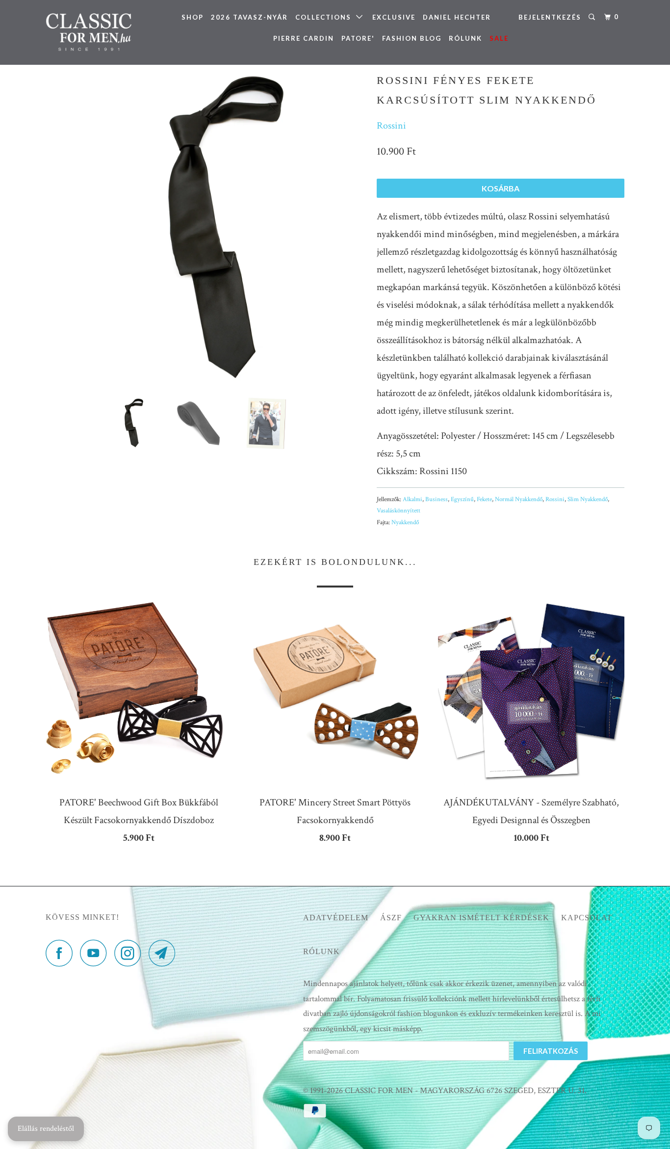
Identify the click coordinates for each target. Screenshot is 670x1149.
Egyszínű (462, 499)
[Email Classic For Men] (165, 952)
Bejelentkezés (549, 17)
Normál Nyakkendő (518, 499)
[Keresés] (593, 17)
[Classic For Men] (96, 32)
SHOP (192, 17)
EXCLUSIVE (393, 17)
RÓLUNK (465, 38)
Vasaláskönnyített (398, 511)
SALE (499, 38)
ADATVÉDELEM (335, 917)
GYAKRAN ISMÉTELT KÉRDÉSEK (481, 917)
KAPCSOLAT (586, 917)
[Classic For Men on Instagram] (130, 952)
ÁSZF (391, 917)
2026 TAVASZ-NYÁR (249, 17)
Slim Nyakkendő (587, 499)
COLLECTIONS (325, 17)
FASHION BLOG (411, 38)
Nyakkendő (405, 522)
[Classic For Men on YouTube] (96, 952)
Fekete (484, 499)
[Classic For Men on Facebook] (62, 952)
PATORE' (358, 38)
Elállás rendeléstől (46, 1128)
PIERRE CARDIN (303, 38)
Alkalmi (412, 499)
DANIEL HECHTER (457, 17)
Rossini (391, 125)
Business (436, 499)
